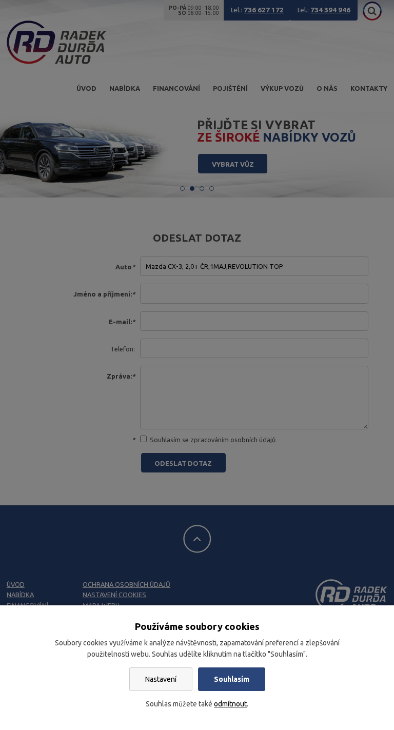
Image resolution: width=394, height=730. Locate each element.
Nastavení (160, 679)
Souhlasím (231, 679)
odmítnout (230, 704)
